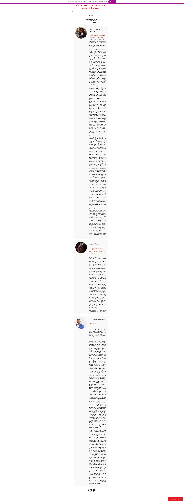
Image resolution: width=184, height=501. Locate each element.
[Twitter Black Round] (91, 490)
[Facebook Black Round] (88, 490)
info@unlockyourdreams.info (91, 492)
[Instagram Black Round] (94, 490)
